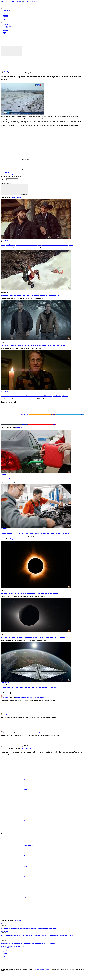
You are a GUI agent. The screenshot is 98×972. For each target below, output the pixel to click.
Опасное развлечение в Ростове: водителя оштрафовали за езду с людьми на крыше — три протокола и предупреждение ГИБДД (37, 935)
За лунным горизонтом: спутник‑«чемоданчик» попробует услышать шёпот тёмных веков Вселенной (33, 637)
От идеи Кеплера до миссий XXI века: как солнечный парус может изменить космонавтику (30, 687)
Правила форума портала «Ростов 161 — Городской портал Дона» (30, 697)
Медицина (18, 427)
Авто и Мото (4, 474)
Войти (2, 57)
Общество (3, 923)
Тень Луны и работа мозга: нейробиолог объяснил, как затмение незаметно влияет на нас (29, 593)
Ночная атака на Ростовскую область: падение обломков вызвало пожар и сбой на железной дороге (29, 943)
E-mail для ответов (6, 179)
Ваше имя (3, 177)
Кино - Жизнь (16, 197)
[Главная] (13, 68)
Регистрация (7, 57)
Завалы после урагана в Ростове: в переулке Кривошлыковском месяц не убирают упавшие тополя (28, 928)
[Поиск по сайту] (11, 45)
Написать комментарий (7, 175)
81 (80, 414)
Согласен (7, 970)
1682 (25, 414)
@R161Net (5, 697)
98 (52, 424)
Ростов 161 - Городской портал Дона (11, 946)
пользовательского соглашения (41, 969)
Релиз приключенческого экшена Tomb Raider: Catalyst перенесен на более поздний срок (36, 732)
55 (24, 424)
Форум (17, 693)
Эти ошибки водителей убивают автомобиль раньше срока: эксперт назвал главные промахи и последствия (35, 533)
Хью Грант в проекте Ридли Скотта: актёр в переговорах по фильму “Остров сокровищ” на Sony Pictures (34, 396)
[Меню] (1, 8)
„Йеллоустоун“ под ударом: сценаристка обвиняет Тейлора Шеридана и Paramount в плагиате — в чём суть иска (37, 245)
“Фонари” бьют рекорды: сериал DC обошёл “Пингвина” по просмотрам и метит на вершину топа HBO (33, 345)
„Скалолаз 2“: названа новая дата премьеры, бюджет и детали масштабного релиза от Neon (30, 295)
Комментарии (6, 172)
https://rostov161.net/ (26, 748)
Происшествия (4, 931)
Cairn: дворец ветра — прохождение (23, 714)
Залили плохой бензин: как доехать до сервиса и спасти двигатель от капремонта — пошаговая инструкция (35, 479)
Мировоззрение (15, 539)
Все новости (17, 921)
